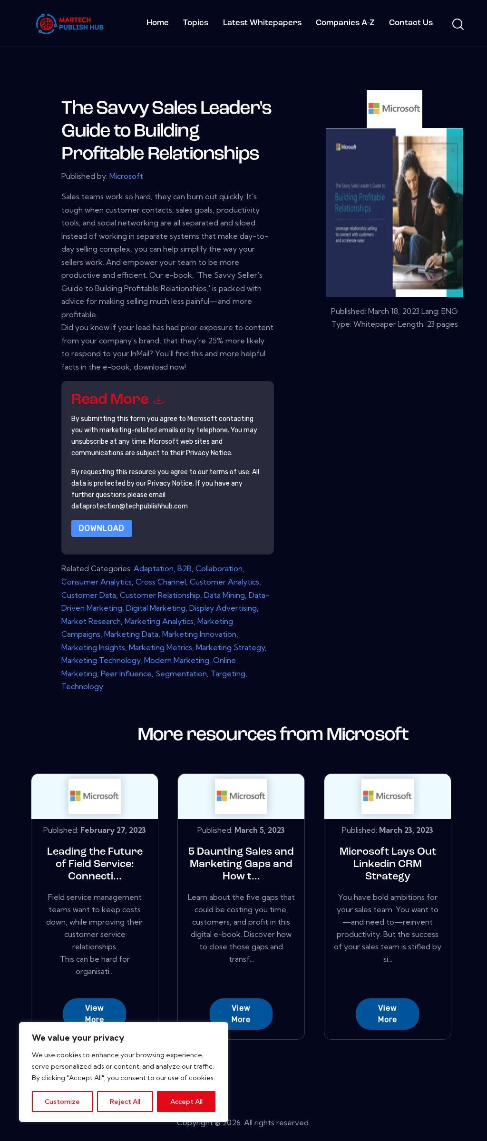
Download (102, 528)
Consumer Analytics (96, 581)
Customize (62, 1101)
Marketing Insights (93, 647)
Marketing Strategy (230, 647)
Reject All (125, 1101)
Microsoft (126, 176)
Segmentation (181, 673)
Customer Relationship (160, 595)
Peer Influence (126, 673)
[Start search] (457, 24)
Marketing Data (131, 634)
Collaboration (219, 568)
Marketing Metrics (160, 647)
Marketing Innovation (199, 634)
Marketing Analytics (159, 621)
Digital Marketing (155, 608)
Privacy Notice (170, 483)
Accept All (186, 1101)
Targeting (228, 673)
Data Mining (224, 595)
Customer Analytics (224, 581)
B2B (184, 568)
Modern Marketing (176, 660)
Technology (82, 686)
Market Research (91, 621)
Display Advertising (223, 608)
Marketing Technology (100, 660)
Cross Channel (161, 581)
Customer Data (88, 595)
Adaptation (154, 568)
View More (94, 1014)
